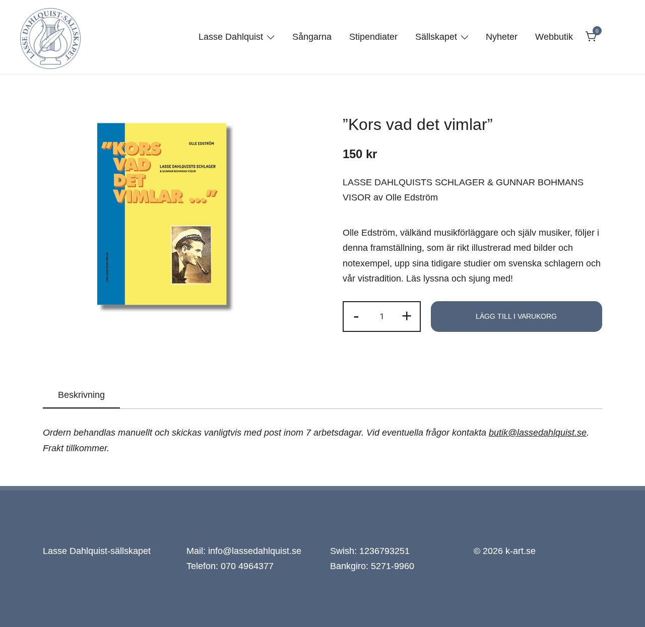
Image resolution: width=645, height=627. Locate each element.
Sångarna (312, 37)
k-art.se (520, 551)
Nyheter (502, 37)
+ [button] (407, 315)
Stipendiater (373, 37)
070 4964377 (247, 566)
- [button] (356, 315)
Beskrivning (81, 395)
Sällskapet (436, 37)
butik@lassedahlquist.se (538, 433)
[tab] (81, 395)
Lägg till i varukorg (516, 316)
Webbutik (554, 37)
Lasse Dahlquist (231, 37)
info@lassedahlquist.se (254, 551)
